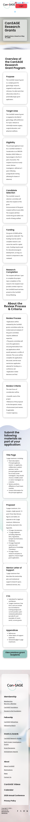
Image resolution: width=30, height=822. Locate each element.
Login (21, 6)
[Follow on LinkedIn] (27, 811)
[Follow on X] (21, 811)
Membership (8, 701)
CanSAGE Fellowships (11, 722)
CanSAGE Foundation (11, 707)
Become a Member (10, 704)
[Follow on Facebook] (17, 811)
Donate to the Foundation (12, 711)
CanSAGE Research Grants (12, 738)
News (6, 773)
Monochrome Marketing (5, 812)
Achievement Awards (11, 752)
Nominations (8, 770)
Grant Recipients (9, 748)
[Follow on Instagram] (24, 811)
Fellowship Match (10, 726)
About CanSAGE (9, 766)
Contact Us (7, 777)
